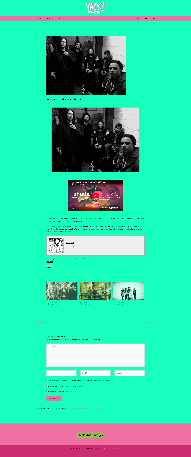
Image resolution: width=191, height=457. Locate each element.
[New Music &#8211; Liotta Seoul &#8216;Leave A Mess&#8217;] (95, 291)
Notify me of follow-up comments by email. (65, 386)
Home (39, 18)
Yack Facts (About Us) (55, 18)
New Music (66, 103)
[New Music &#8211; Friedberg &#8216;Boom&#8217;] (128, 291)
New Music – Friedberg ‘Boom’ (123, 301)
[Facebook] (146, 18)
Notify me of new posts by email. (60, 391)
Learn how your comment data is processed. (84, 408)
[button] (69, 18)
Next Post (150, 322)
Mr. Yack (70, 242)
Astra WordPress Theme (113, 448)
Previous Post (42, 322)
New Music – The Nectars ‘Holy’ (57, 301)
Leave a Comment (53, 103)
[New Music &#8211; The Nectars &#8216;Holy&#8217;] (61, 291)
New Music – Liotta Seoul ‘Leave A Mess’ (93, 301)
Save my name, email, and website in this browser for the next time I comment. (80, 381)
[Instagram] (138, 18)
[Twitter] (153, 18)
